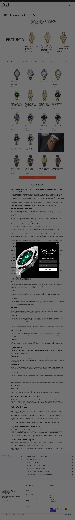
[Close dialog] (57, 243)
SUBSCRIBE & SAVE (48, 269)
